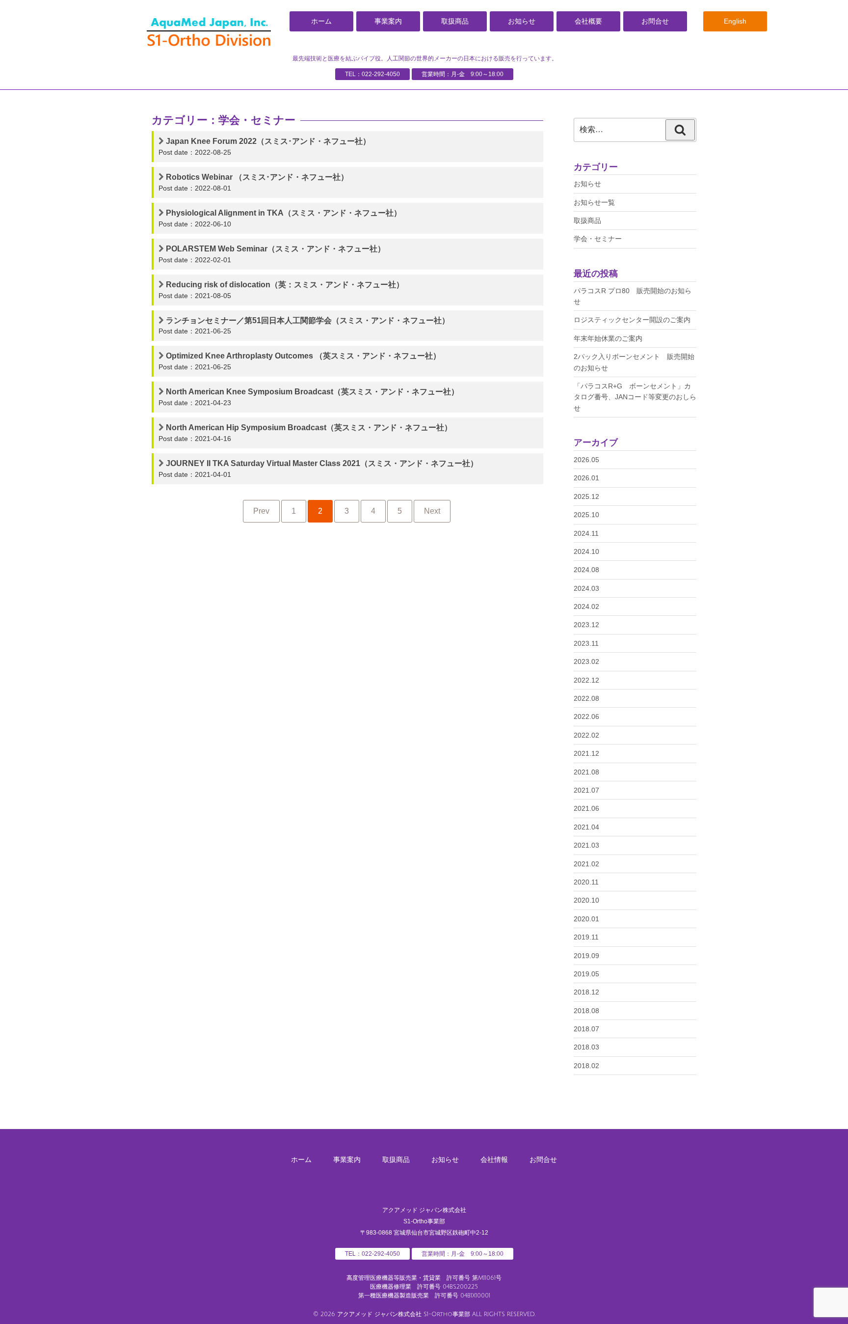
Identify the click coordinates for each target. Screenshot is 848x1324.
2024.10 (586, 551)
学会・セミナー (598, 239)
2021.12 (586, 753)
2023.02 (586, 661)
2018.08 (586, 1011)
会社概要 (588, 21)
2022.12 (586, 680)
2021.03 (586, 845)
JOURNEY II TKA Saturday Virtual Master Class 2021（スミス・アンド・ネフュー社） (322, 463)
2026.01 (586, 478)
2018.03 (586, 1047)
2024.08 (586, 570)
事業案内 (388, 21)
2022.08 (586, 698)
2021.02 (586, 864)
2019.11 (586, 937)
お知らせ (521, 21)
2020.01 (586, 919)
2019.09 (586, 956)
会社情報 (494, 1159)
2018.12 (586, 992)
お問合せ (655, 21)
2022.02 (586, 735)
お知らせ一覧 (594, 202)
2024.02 (586, 606)
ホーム (321, 21)
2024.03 (586, 588)
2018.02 (586, 1066)
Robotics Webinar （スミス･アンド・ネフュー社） (257, 177)
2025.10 (586, 515)
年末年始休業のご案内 (608, 338)
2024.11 (586, 533)
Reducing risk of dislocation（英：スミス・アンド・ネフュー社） (285, 284)
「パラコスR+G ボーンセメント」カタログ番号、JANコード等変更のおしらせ (635, 397)
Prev (261, 511)
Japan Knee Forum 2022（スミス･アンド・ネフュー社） (268, 141)
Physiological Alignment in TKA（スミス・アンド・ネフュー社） (283, 213)
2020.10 (586, 900)
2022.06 (586, 716)
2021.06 (586, 808)
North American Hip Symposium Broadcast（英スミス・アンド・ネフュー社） (309, 427)
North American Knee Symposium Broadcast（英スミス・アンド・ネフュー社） (312, 391)
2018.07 (586, 1029)
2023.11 (586, 643)
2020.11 (586, 882)
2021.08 (586, 772)
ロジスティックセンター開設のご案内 (632, 320)
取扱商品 (455, 21)
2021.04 (586, 827)
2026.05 (586, 460)
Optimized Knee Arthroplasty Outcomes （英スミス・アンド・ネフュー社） (303, 356)
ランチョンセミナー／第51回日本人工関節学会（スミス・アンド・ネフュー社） (308, 320)
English (735, 21)
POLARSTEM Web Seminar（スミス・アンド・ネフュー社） (275, 249)
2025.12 (586, 496)
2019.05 (586, 974)
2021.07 (586, 790)
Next (432, 511)
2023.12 (586, 625)
